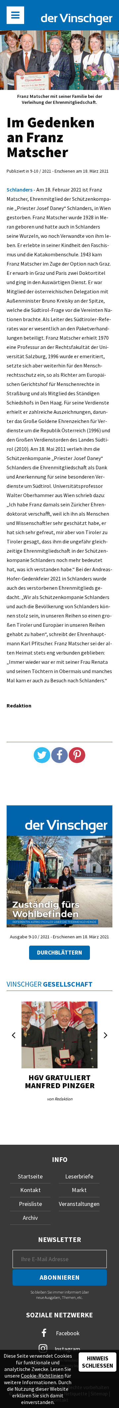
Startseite (30, 1176)
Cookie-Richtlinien (42, 1375)
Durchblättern (59, 952)
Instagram (66, 1348)
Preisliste (30, 1204)
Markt (79, 1190)
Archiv (30, 1217)
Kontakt (30, 1190)
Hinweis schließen (97, 1362)
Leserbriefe (79, 1176)
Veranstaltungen (79, 1204)
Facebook (67, 1333)
